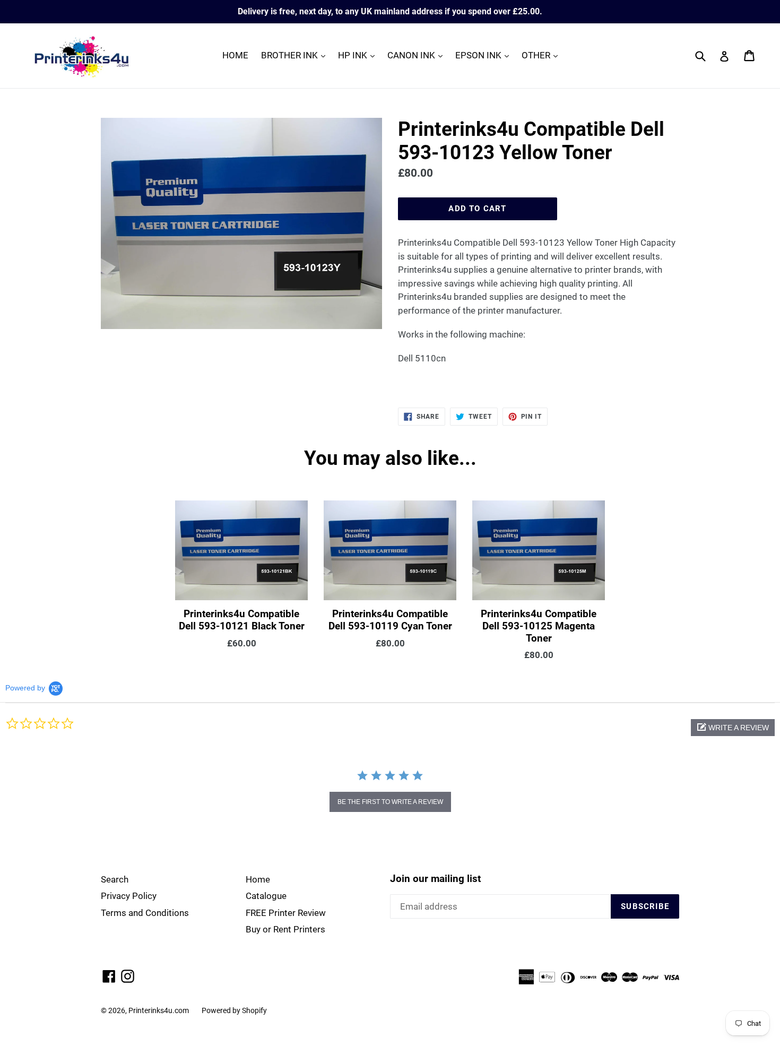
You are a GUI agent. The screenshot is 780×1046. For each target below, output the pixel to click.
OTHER (542, 54)
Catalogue (266, 896)
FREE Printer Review (286, 912)
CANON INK (417, 54)
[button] (733, 727)
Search (114, 879)
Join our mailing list (435, 879)
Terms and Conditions (145, 912)
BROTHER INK (296, 54)
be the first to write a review (390, 802)
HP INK (359, 54)
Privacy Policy (129, 896)
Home (258, 879)
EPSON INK (484, 54)
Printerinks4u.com (158, 1010)
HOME (235, 55)
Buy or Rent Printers (285, 929)
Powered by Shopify (234, 1010)
